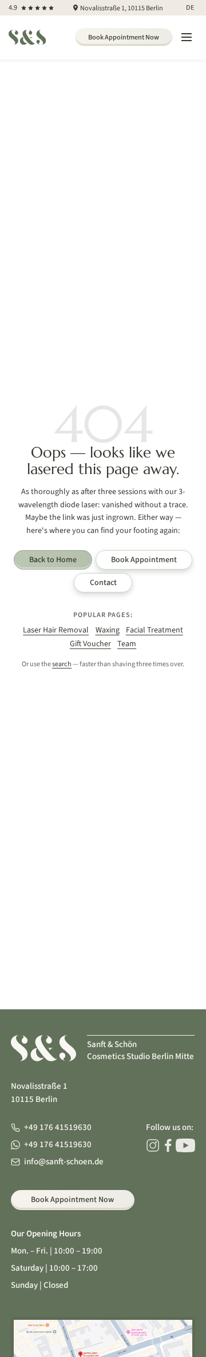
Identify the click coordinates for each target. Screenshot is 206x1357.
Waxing (108, 630)
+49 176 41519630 (58, 1127)
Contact (103, 582)
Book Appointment (144, 560)
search (62, 664)
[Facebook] (168, 1145)
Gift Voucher (90, 644)
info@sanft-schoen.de (64, 1162)
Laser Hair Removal (56, 630)
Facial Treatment (154, 630)
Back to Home (53, 560)
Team (126, 644)
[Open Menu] (186, 38)
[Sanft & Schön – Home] (27, 37)
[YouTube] (185, 1145)
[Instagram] (153, 1145)
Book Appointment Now (123, 37)
